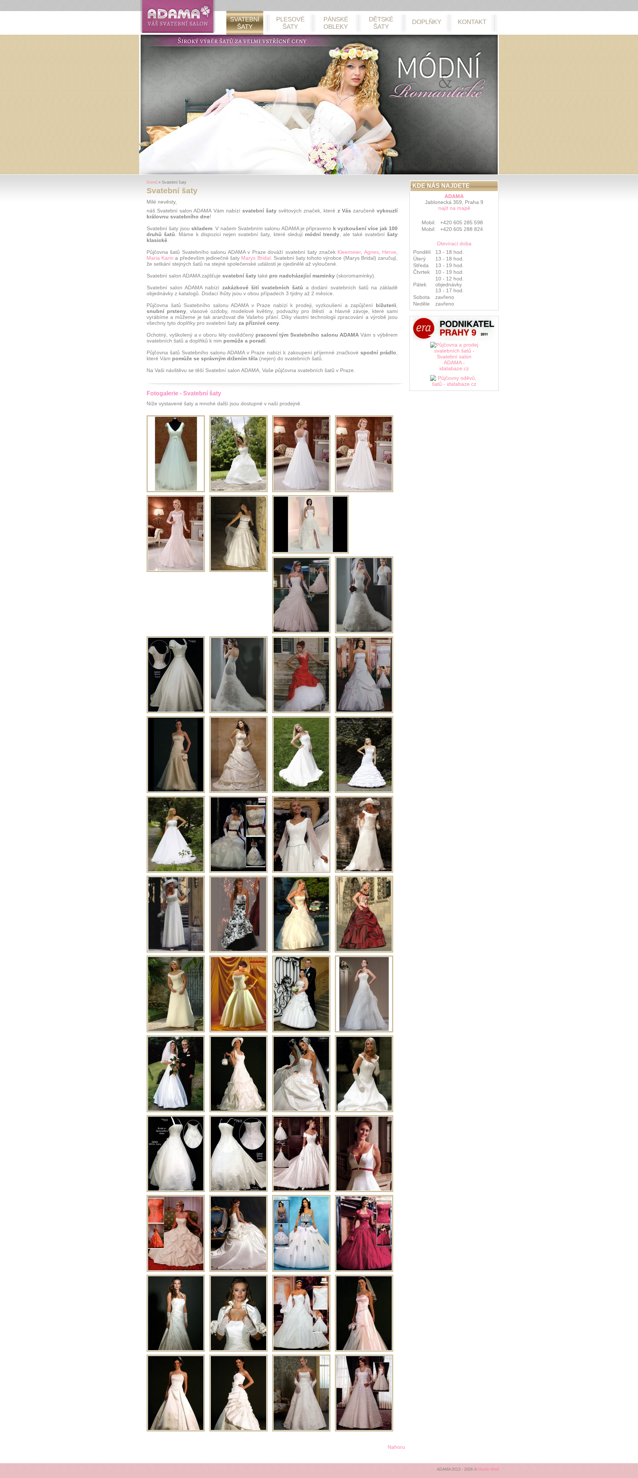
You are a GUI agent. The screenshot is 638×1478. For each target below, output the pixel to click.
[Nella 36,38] (364, 1110)
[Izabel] (238, 791)
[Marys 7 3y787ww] (238, 871)
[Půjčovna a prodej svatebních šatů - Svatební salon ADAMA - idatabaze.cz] (454, 358)
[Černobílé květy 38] (238, 951)
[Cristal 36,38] (238, 1030)
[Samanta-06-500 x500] (301, 490)
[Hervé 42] (301, 711)
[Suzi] (301, 1030)
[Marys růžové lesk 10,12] (364, 1270)
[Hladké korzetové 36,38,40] (176, 1110)
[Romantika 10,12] (364, 1190)
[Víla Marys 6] (301, 1430)
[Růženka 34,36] (364, 1350)
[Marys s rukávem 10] (301, 871)
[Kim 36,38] (176, 1430)
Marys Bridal (255, 258)
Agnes (371, 252)
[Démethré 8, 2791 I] (301, 1350)
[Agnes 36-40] (238, 490)
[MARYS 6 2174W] (364, 711)
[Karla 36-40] (364, 791)
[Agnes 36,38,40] (176, 1030)
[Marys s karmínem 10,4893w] (301, 1270)
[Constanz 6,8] (238, 1270)
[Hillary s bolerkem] (238, 1350)
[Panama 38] (176, 791)
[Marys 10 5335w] (364, 631)
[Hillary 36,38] (176, 1350)
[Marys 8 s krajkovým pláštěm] (364, 1430)
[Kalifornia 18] (238, 1190)
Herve (389, 252)
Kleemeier (349, 252)
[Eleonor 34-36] (176, 871)
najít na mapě (454, 208)
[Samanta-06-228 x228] (364, 490)
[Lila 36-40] (238, 570)
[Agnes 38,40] (301, 951)
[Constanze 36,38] (301, 1110)
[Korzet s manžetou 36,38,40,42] (364, 871)
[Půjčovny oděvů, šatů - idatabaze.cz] (454, 382)
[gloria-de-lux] (176, 570)
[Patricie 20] (176, 711)
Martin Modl (488, 1469)
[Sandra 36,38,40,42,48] (176, 951)
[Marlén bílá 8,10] (176, 1270)
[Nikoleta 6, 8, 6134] (301, 1190)
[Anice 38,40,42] (364, 1030)
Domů (152, 182)
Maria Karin (160, 258)
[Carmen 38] (364, 951)
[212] (176, 490)
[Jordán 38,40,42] (238, 1110)
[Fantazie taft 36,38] (238, 1430)
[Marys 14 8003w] (301, 631)
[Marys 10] (238, 711)
